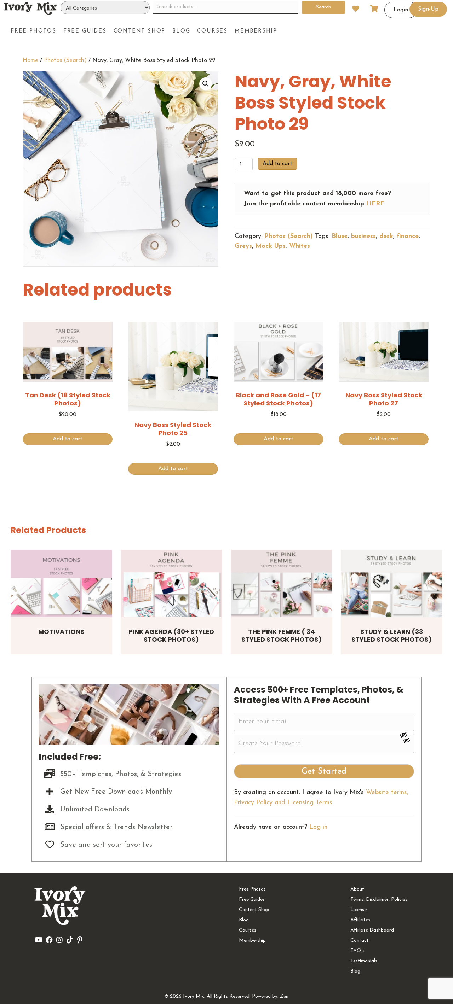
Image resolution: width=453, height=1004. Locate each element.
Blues (340, 236)
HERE (375, 204)
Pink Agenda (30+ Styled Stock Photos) (171, 635)
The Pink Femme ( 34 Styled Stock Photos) (281, 635)
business (363, 236)
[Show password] (407, 735)
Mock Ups (271, 246)
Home (30, 60)
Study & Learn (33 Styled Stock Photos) (391, 635)
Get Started (324, 771)
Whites (299, 246)
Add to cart (277, 164)
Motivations (61, 631)
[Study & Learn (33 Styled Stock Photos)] (391, 583)
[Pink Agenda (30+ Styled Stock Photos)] (171, 583)
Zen (284, 996)
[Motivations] (61, 583)
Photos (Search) (65, 60)
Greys (243, 246)
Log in (318, 827)
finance (408, 236)
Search (323, 7)
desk (386, 236)
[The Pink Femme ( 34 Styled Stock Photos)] (281, 583)
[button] (205, 83)
